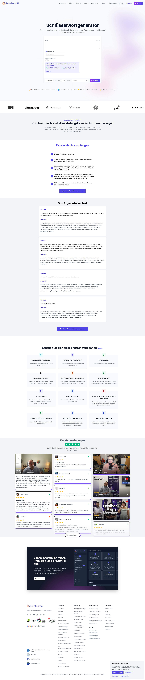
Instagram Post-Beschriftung (72, 360)
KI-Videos (61, 614)
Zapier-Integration (94, 614)
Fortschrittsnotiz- (78, 619)
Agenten (60, 617)
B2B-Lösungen (62, 663)
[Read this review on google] (88, 473)
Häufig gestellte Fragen (95, 620)
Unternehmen (93, 623)
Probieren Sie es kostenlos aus (72, 191)
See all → (100, 348)
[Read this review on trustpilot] (88, 456)
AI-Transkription (62, 620)
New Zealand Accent (79, 651)
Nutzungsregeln (93, 635)
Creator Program (109, 623)
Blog (106, 611)
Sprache (69, 80)
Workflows (61, 657)
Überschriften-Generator (41, 378)
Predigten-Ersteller (79, 642)
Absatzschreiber (104, 360)
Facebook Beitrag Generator (104, 418)
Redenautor (77, 630)
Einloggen (129, 3)
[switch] (47, 60)
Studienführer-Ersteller (80, 639)
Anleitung (107, 614)
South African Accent (79, 660)
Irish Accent (77, 654)
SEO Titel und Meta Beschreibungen (41, 418)
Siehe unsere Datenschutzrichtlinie (120, 676)
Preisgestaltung (111, 3)
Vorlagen (60, 654)
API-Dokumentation (94, 611)
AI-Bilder (60, 611)
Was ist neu (108, 617)
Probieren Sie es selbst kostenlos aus (72, 329)
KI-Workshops (109, 626)
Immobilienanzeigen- (79, 645)
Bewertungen (109, 608)
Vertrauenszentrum (94, 638)
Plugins (60, 660)
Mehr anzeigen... (72, 535)
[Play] (49, 472)
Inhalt (46, 40)
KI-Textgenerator (41, 396)
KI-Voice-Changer (63, 626)
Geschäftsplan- (78, 636)
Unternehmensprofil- (79, 633)
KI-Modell (49, 51)
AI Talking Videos (63, 651)
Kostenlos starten (39, 579)
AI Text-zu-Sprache (63, 623)
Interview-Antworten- (80, 616)
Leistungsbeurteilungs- (80, 608)
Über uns (107, 629)
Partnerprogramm (110, 620)
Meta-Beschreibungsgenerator (72, 418)
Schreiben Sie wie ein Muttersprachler (72, 378)
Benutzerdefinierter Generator (41, 360)
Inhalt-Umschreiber (104, 378)
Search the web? (49, 58)
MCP (103, 3)
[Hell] (122, 3)
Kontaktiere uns (93, 617)
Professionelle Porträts (64, 643)
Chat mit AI (61, 608)
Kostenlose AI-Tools (63, 666)
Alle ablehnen (128, 672)
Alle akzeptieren (117, 672)
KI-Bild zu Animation (63, 637)
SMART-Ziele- (78, 622)
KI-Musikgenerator (63, 629)
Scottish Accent (78, 657)
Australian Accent (78, 648)
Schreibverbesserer (72, 396)
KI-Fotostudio (62, 640)
